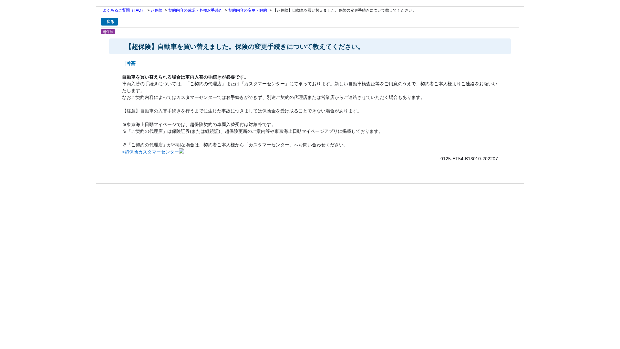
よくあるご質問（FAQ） (124, 10)
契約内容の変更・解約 (247, 10)
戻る (110, 21)
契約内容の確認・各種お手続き (195, 10)
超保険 (156, 10)
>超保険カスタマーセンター (150, 151)
